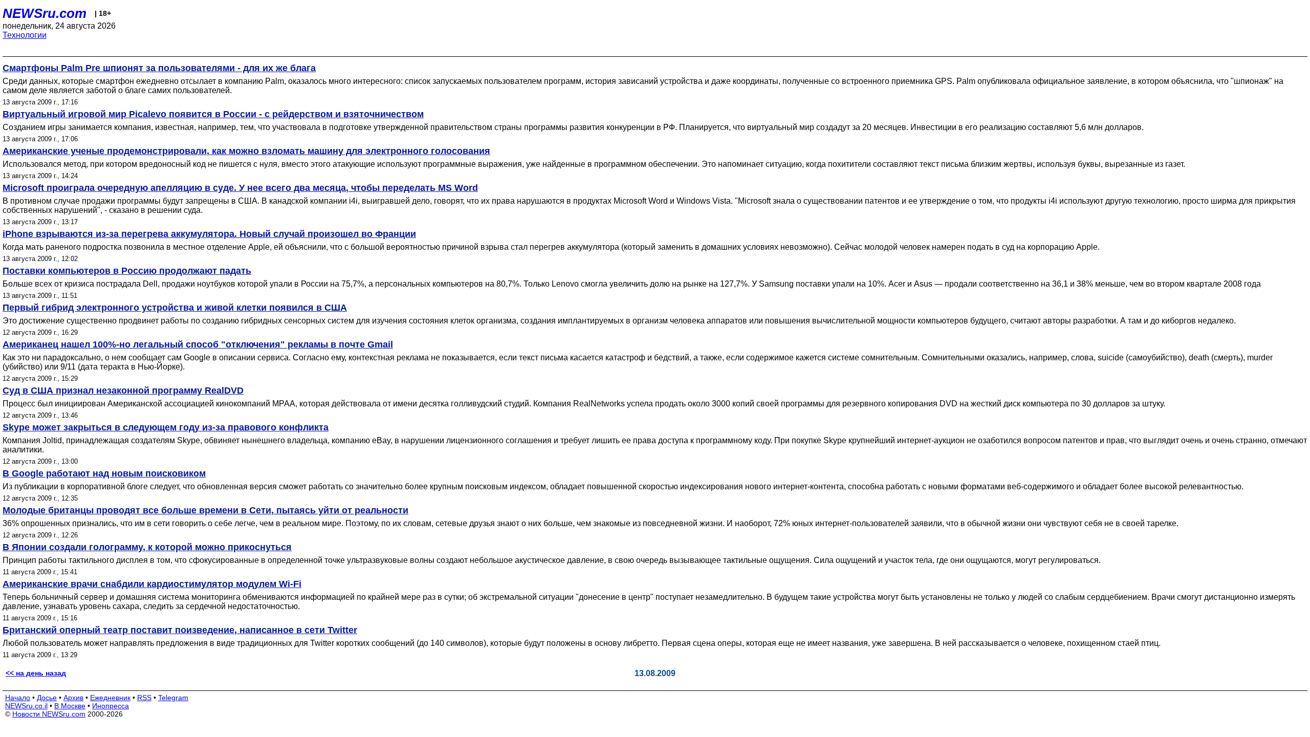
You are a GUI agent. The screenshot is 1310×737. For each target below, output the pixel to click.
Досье (47, 697)
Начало (17, 697)
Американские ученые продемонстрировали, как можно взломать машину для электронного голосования (246, 151)
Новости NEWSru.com (48, 714)
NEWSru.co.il (26, 706)
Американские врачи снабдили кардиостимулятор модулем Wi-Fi (152, 584)
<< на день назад (36, 673)
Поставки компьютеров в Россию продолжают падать (127, 271)
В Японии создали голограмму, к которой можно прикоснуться (147, 547)
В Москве (69, 706)
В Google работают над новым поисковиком (104, 473)
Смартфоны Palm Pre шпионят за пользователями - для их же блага (159, 68)
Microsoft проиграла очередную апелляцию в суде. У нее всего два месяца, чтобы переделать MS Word (240, 188)
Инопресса (110, 706)
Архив (73, 697)
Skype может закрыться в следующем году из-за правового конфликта (166, 427)
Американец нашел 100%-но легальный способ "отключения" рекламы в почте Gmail (198, 344)
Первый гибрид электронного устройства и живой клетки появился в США (175, 307)
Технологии (25, 35)
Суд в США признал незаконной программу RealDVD (123, 390)
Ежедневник (110, 697)
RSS (144, 697)
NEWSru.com (44, 13)
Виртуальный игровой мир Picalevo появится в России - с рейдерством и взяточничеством (213, 114)
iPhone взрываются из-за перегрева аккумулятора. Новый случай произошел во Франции (209, 234)
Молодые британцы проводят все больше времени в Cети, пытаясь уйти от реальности (205, 510)
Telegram (173, 697)
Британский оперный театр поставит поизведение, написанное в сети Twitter (180, 630)
